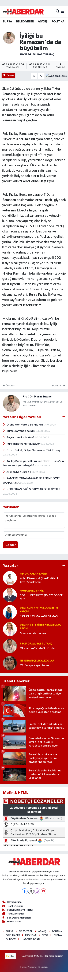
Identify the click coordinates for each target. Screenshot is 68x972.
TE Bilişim (42, 967)
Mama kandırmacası (33, 633)
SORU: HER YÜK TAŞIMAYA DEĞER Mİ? (41, 597)
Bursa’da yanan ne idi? (21, 431)
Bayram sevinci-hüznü (20, 437)
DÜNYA (58, 935)
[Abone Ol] (56, 75)
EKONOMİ (30, 935)
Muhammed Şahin (32, 590)
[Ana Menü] (62, 11)
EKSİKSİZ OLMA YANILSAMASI (39, 616)
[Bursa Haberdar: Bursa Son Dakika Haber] (23, 11)
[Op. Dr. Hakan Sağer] (10, 577)
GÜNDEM (11, 939)
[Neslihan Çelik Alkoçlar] (10, 663)
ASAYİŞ (42, 21)
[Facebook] (25, 891)
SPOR (45, 935)
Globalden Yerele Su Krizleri (24, 424)
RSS (11, 956)
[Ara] (57, 11)
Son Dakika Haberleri (19, 917)
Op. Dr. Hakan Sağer (33, 573)
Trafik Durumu (15, 906)
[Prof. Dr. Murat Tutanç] (9, 37)
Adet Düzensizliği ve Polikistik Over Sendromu (39, 580)
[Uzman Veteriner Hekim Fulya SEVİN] (10, 628)
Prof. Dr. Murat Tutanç (37, 54)
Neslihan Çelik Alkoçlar (37, 660)
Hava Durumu (14, 902)
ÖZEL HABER (13, 935)
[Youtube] (43, 891)
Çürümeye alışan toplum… (37, 665)
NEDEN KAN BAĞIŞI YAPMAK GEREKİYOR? (33, 489)
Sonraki (57, 385)
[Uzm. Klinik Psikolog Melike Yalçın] (10, 611)
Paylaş (10, 75)
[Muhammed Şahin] (10, 594)
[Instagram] (37, 891)
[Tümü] (63, 565)
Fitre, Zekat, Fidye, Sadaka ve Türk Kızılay (33, 450)
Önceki (9, 385)
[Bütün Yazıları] (63, 417)
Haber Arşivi (14, 921)
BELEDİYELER (25, 21)
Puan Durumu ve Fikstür (20, 910)
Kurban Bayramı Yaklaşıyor (23, 443)
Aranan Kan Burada (19, 472)
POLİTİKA (57, 21)
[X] (31, 891)
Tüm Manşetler (15, 913)
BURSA (7, 21)
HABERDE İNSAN (31, 939)
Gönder (10, 545)
